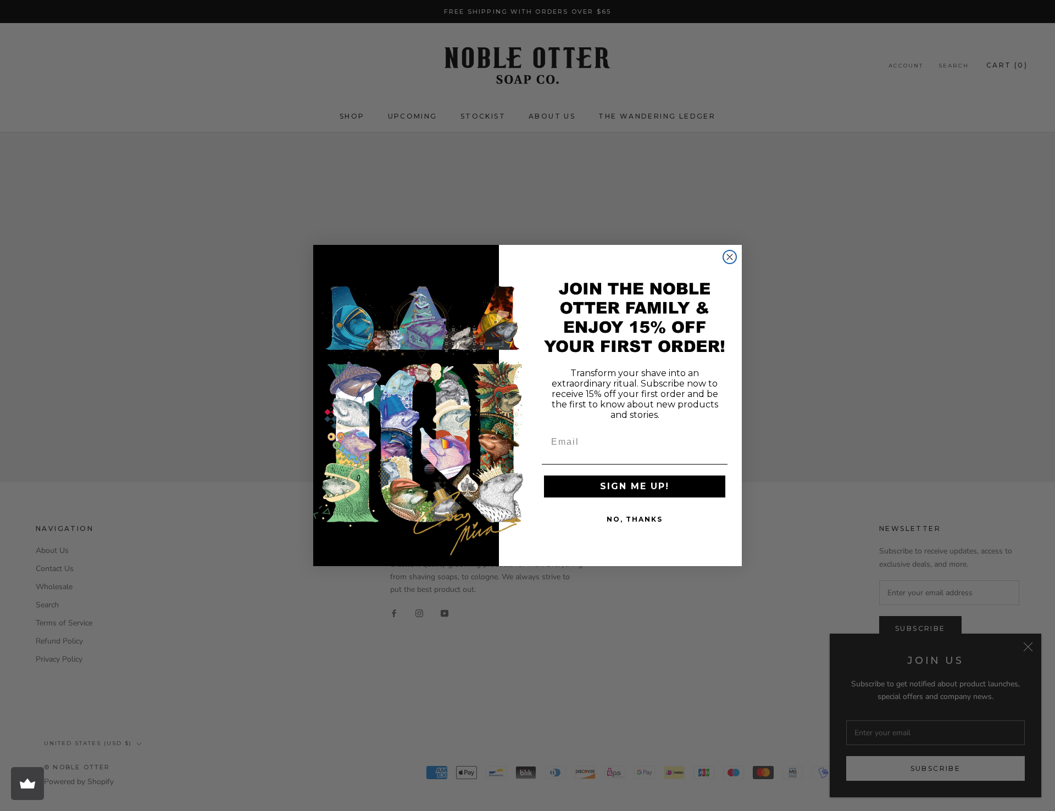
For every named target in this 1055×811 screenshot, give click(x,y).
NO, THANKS (635, 519)
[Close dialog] (729, 257)
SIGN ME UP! (634, 486)
